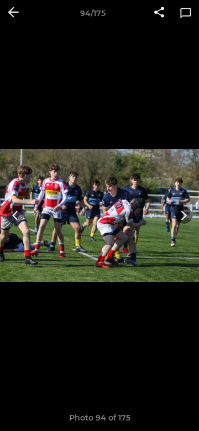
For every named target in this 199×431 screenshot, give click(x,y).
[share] (159, 13)
